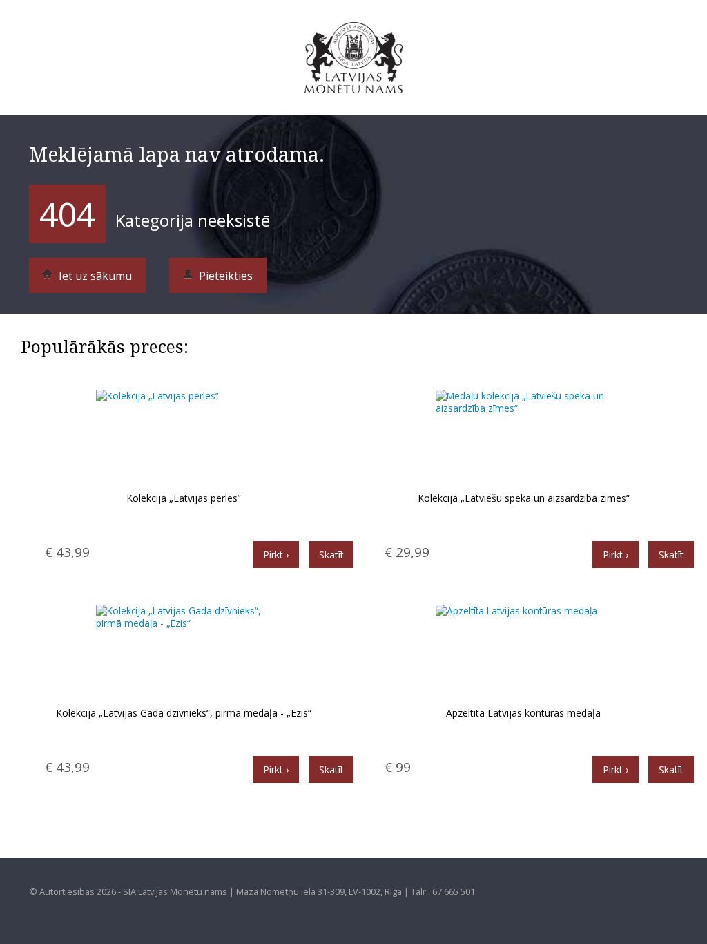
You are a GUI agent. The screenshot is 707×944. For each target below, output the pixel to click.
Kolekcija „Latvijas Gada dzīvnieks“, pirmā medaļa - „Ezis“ (183, 712)
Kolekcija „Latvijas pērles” (183, 497)
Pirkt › (276, 554)
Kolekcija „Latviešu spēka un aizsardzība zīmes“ (524, 497)
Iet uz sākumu (94, 275)
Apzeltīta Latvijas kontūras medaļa (523, 712)
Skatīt (331, 554)
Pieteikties (224, 275)
